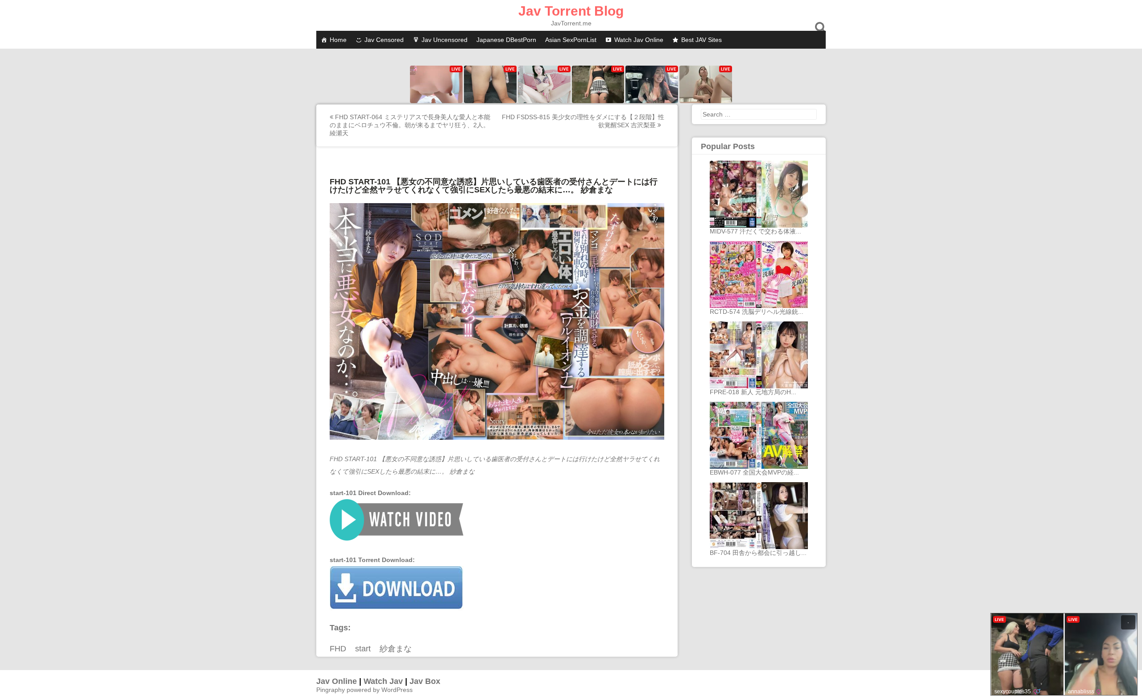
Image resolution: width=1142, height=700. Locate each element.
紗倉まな (396, 648)
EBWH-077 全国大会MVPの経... (754, 472)
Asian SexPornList (570, 39)
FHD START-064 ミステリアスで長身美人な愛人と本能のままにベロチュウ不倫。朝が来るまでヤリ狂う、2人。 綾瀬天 (410, 125)
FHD (338, 648)
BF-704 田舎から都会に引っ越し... (758, 552)
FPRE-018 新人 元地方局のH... (753, 392)
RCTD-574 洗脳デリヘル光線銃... (756, 311)
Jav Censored (384, 39)
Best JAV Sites (701, 39)
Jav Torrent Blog (571, 11)
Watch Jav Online (638, 39)
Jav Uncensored (445, 39)
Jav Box (425, 681)
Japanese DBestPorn (506, 39)
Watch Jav (383, 681)
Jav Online (336, 681)
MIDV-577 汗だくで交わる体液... (755, 231)
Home (338, 39)
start (363, 648)
